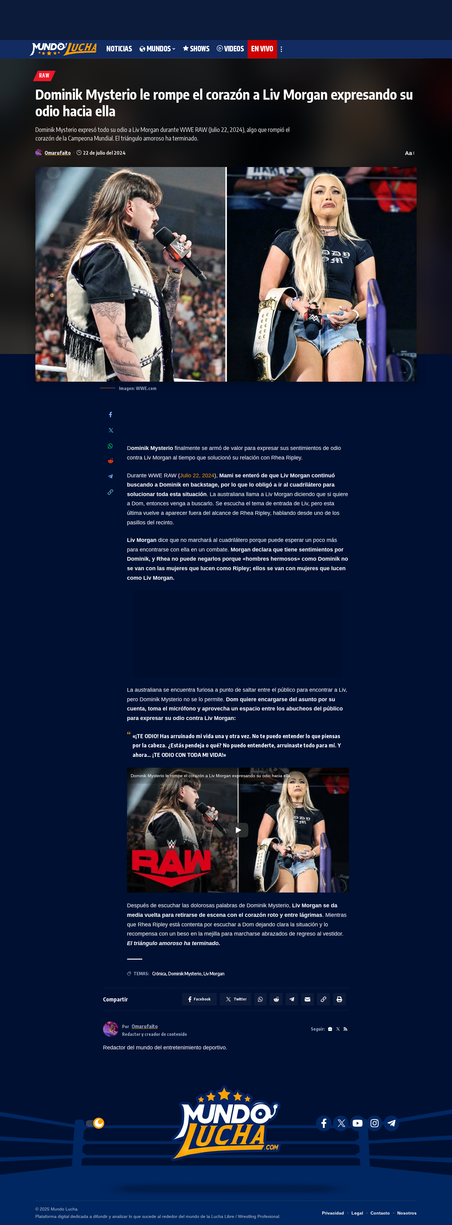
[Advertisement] (226, 18)
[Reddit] (110, 461)
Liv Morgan (214, 973)
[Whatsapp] (110, 446)
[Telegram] (110, 477)
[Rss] (345, 1029)
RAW (44, 76)
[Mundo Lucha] (63, 49)
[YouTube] (357, 1123)
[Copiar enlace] (110, 492)
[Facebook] (110, 415)
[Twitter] (110, 431)
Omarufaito (58, 152)
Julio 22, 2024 (197, 475)
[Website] (330, 1029)
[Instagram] (374, 1123)
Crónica (159, 973)
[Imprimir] (339, 999)
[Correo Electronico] (307, 999)
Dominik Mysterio (184, 973)
